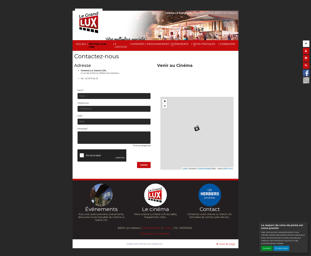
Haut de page (227, 244)
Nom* (80, 90)
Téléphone (83, 103)
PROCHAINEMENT (158, 44)
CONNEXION (227, 44)
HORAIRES (137, 44)
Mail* (79, 115)
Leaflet (185, 168)
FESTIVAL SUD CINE (97, 45)
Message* (82, 128)
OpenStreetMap (204, 168)
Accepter (267, 248)
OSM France (228, 168)
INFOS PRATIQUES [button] (204, 44)
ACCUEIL (81, 44)
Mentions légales (151, 228)
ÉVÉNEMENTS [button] (179, 44)
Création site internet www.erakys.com (144, 244)
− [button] (165, 106)
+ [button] (165, 101)
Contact (167, 228)
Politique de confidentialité (154, 233)
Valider (144, 165)
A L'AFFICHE (121, 45)
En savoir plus (281, 248)
